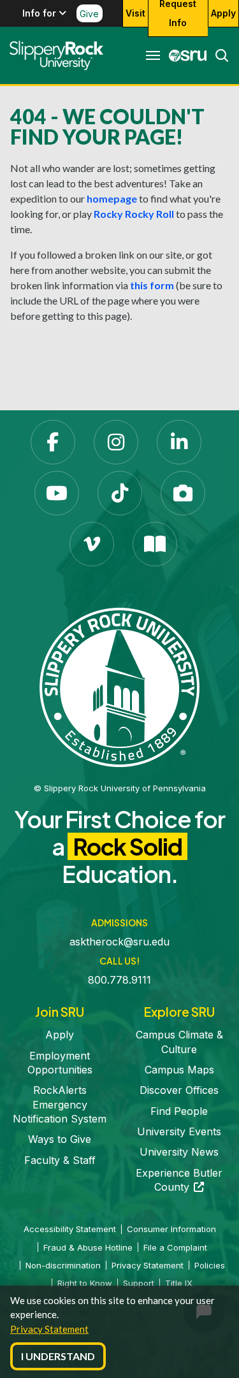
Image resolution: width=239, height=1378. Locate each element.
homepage (112, 198)
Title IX (178, 1283)
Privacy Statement (49, 1329)
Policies (209, 1265)
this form (152, 285)
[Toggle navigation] (153, 55)
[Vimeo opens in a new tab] (91, 544)
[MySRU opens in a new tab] (184, 55)
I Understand (58, 1356)
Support (138, 1283)
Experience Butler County (179, 1179)
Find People (179, 1111)
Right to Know (84, 1283)
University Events (179, 1131)
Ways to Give (59, 1139)
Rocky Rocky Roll (134, 214)
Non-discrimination (63, 1265)
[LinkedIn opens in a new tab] (179, 442)
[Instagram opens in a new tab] (116, 442)
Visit (135, 13)
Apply (223, 13)
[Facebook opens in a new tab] (53, 442)
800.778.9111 (119, 979)
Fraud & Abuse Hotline (88, 1247)
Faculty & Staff (60, 1160)
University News (179, 1151)
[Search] (217, 55)
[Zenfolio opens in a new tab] (183, 493)
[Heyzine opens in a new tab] (155, 544)
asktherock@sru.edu (119, 941)
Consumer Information (171, 1229)
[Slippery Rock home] (56, 55)
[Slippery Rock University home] (119, 686)
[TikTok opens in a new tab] (120, 493)
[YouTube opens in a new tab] (56, 493)
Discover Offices (179, 1090)
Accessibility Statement (70, 1229)
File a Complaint (175, 1247)
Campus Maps (179, 1069)
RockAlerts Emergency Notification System (59, 1104)
